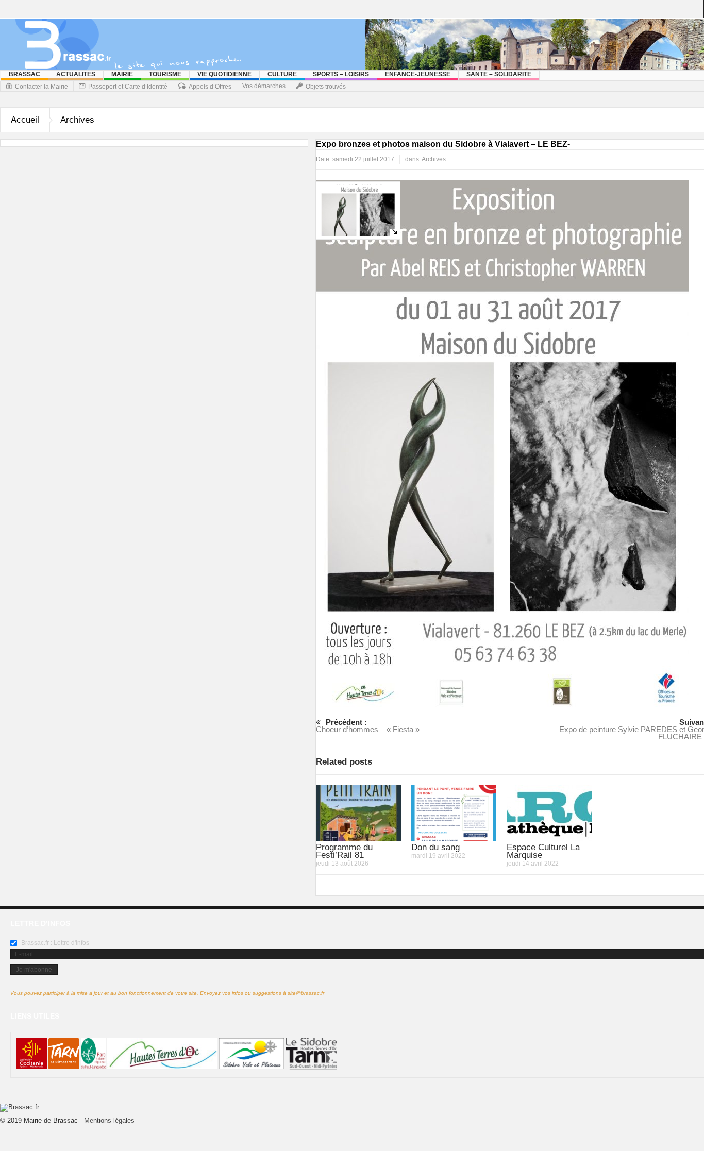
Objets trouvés (326, 86)
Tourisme (165, 74)
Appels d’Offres (210, 86)
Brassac (24, 74)
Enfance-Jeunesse (417, 74)
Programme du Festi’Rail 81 (344, 851)
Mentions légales (109, 1120)
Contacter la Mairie (41, 86)
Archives (77, 120)
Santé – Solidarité (498, 74)
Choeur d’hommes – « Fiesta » (368, 726)
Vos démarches (264, 86)
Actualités (75, 74)
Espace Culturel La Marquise (543, 851)
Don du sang (435, 847)
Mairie (122, 74)
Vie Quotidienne (224, 74)
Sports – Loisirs (341, 74)
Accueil (25, 120)
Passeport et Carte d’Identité (127, 86)
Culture (282, 74)
